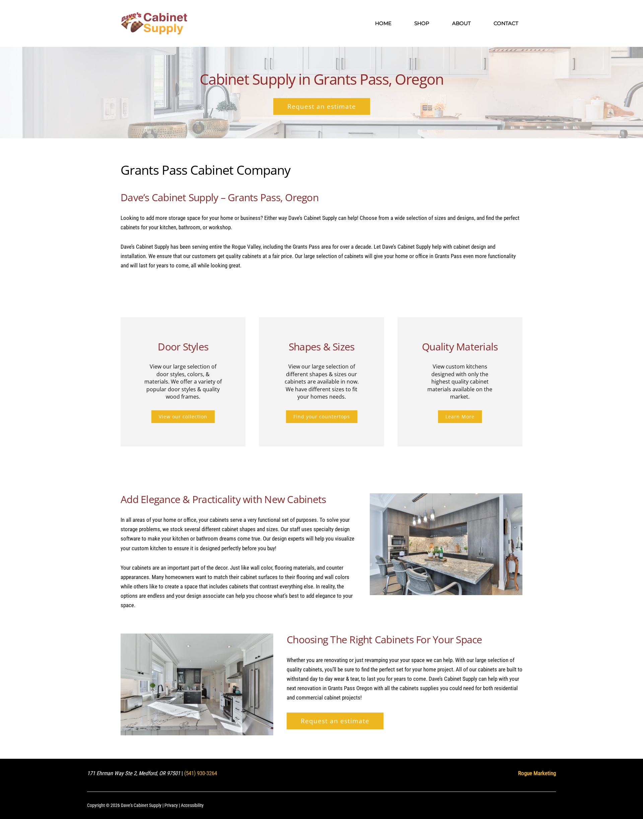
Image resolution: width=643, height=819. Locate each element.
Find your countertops (321, 416)
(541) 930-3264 (200, 773)
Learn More (460, 416)
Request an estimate (321, 106)
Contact (506, 23)
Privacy (171, 805)
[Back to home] (154, 23)
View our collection (183, 416)
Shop (421, 23)
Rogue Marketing (537, 773)
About (461, 23)
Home (383, 23)
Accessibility (192, 805)
